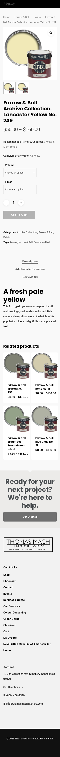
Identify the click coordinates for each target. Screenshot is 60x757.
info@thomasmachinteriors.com (24, 703)
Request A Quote (14, 600)
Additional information (30, 269)
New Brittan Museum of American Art (26, 644)
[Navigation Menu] (55, 4)
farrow (13, 242)
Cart (6, 631)
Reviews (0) (30, 277)
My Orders (10, 637)
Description (30, 261)
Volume (9, 165)
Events (7, 593)
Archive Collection (27, 232)
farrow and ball (42, 242)
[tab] (30, 261)
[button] (51, 33)
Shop (6, 574)
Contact (8, 587)
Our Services (11, 606)
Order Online (11, 618)
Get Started (30, 517)
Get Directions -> (13, 687)
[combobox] (20, 172)
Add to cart (19, 215)
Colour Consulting (14, 612)
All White (35, 155)
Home (6, 17)
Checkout (9, 581)
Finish (8, 181)
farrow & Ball (25, 242)
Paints (37, 17)
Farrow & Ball (22, 17)
